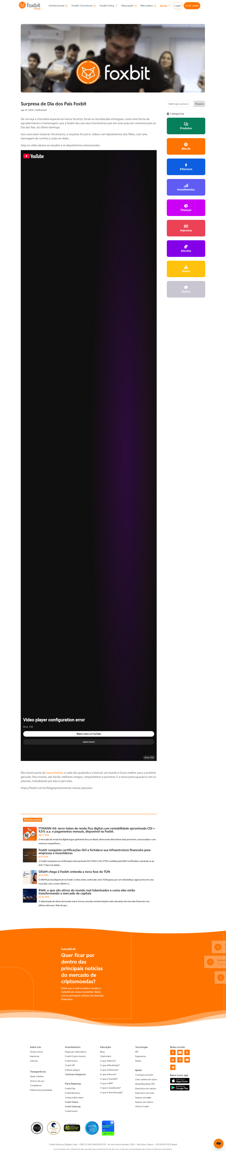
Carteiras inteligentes (75, 1074)
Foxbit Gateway (73, 1106)
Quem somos (36, 1051)
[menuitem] (58, 5)
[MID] (72, 1130)
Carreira (34, 1060)
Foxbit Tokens (71, 1102)
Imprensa (34, 1056)
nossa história (54, 772)
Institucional (41, 110)
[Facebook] (173, 1054)
